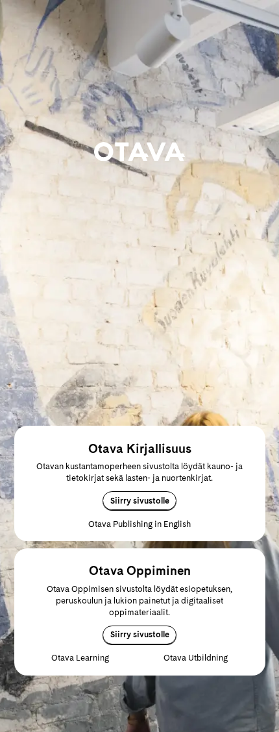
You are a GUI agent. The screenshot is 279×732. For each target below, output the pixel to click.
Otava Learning (80, 658)
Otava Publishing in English (139, 524)
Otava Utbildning (196, 658)
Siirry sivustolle (139, 501)
